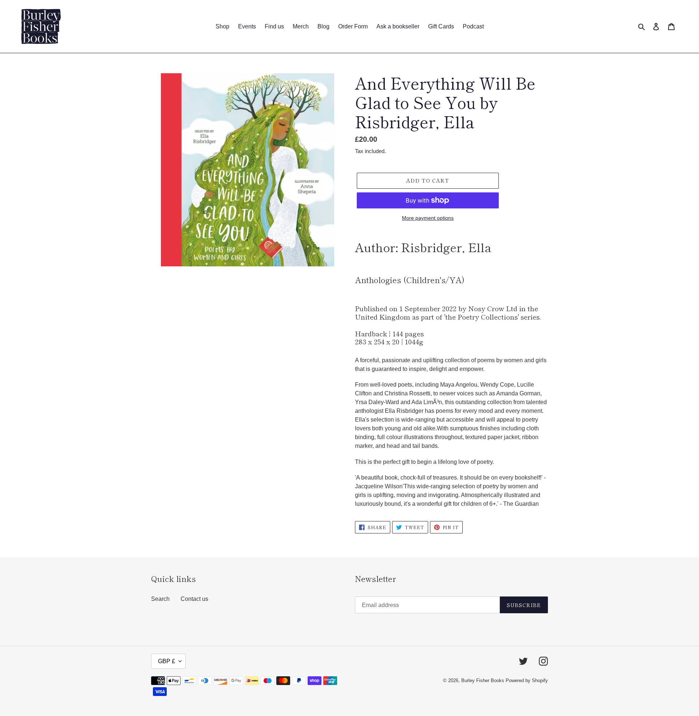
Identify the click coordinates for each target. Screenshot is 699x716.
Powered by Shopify (527, 680)
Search (160, 599)
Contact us (194, 599)
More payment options (428, 218)
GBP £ (166, 661)
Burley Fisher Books (483, 680)
